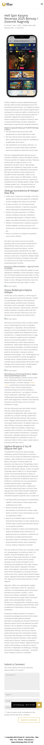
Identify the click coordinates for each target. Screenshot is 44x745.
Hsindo (8, 25)
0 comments (19, 28)
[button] (39, 705)
